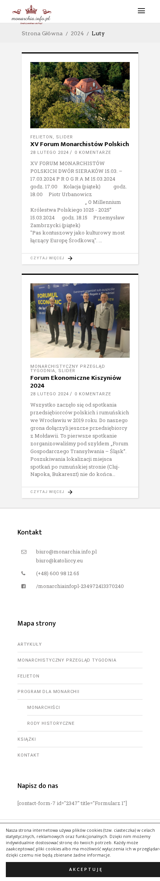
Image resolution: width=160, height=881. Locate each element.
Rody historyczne (51, 723)
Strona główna (42, 33)
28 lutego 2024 (49, 152)
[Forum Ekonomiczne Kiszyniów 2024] (80, 320)
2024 (77, 33)
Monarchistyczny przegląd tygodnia (66, 660)
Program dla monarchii (48, 691)
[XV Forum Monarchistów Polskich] (80, 95)
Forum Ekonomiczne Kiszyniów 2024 (75, 381)
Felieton (41, 137)
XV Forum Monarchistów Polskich (79, 144)
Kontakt (28, 755)
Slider (64, 137)
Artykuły (29, 644)
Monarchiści (43, 707)
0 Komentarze (93, 152)
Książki (26, 739)
